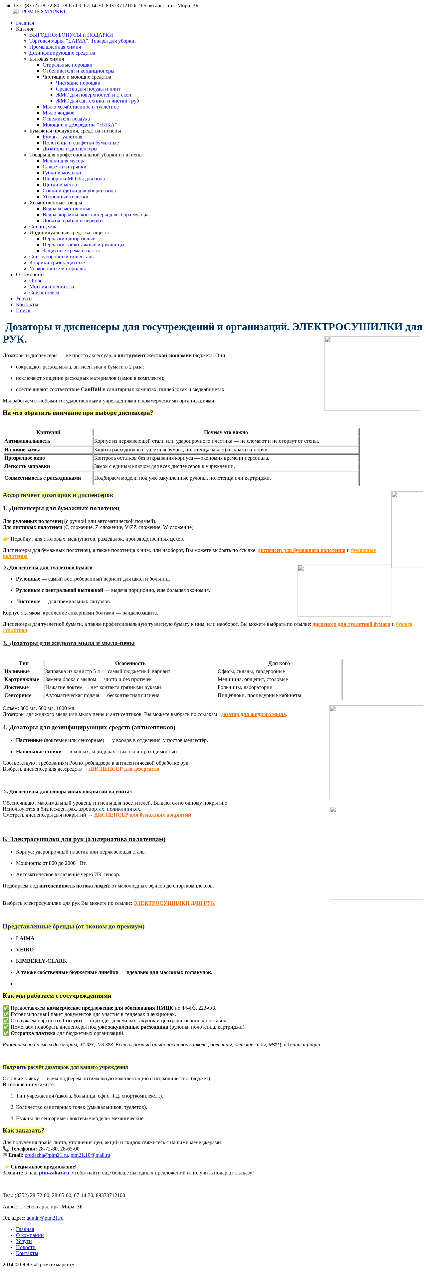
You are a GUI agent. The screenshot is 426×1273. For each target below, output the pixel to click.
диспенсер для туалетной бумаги (351, 624)
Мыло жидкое (58, 113)
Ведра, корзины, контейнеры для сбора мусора (95, 214)
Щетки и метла (60, 184)
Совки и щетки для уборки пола (79, 190)
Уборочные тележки (66, 196)
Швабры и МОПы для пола (74, 178)
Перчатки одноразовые (69, 238)
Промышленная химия (55, 47)
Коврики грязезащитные (57, 262)
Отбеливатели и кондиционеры (78, 71)
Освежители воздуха (66, 119)
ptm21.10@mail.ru (90, 1155)
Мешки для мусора (64, 160)
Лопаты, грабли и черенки (73, 220)
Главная (25, 23)
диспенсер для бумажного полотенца (301, 550)
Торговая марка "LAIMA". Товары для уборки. (82, 41)
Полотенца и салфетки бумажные (81, 142)
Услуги (24, 298)
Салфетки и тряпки (65, 166)
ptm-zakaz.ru (54, 1172)
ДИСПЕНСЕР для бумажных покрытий (142, 815)
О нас (35, 280)
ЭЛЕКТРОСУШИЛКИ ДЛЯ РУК (174, 903)
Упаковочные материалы (57, 268)
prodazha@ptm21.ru (46, 1155)
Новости (26, 1247)
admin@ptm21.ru (45, 1218)
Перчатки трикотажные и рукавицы (83, 244)
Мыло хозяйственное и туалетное (81, 107)
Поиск (23, 310)
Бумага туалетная (62, 136)
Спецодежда (43, 226)
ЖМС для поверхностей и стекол (93, 95)
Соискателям (44, 292)
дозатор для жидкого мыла (253, 714)
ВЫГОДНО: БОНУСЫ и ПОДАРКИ (71, 35)
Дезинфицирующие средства (62, 53)
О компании (30, 1235)
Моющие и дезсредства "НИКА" (80, 124)
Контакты (27, 304)
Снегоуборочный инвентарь (61, 256)
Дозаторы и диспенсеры (70, 148)
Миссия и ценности (51, 286)
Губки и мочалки (62, 172)
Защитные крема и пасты (71, 250)
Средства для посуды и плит (88, 89)
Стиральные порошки (68, 65)
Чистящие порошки (78, 83)
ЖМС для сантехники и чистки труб (97, 101)
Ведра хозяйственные (67, 208)
